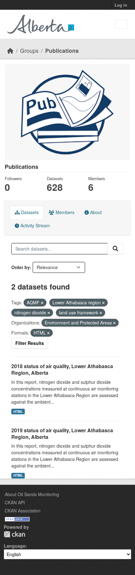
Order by (20, 267)
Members (64, 212)
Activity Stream (34, 225)
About (95, 212)
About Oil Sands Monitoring (32, 494)
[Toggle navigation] (121, 24)
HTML (18, 411)
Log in (121, 5)
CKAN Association (22, 510)
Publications (62, 50)
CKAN (14, 534)
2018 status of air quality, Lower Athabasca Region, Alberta (62, 369)
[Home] (10, 50)
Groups (29, 50)
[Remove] (42, 302)
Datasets (29, 212)
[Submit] (115, 248)
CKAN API (15, 502)
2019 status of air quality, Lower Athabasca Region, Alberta (62, 433)
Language (14, 546)
